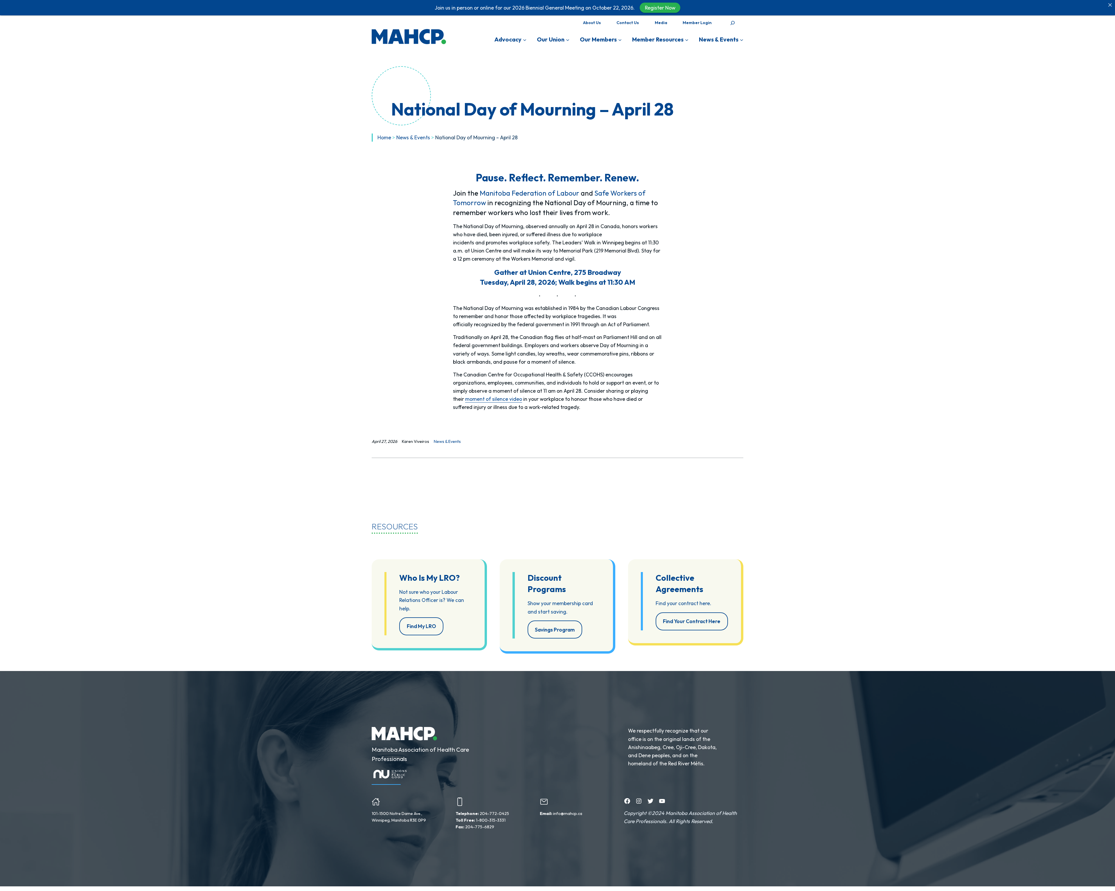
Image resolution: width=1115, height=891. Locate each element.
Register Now (660, 7)
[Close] (1110, 5)
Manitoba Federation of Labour (529, 193)
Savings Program (555, 629)
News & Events (413, 137)
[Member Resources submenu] (686, 39)
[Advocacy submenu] (524, 39)
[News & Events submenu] (741, 39)
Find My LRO (421, 626)
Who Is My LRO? (429, 578)
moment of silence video (493, 399)
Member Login (697, 22)
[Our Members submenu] (620, 39)
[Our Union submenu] (567, 39)
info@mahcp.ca (567, 813)
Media (661, 22)
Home (384, 137)
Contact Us (627, 22)
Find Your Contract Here (691, 621)
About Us (592, 22)
